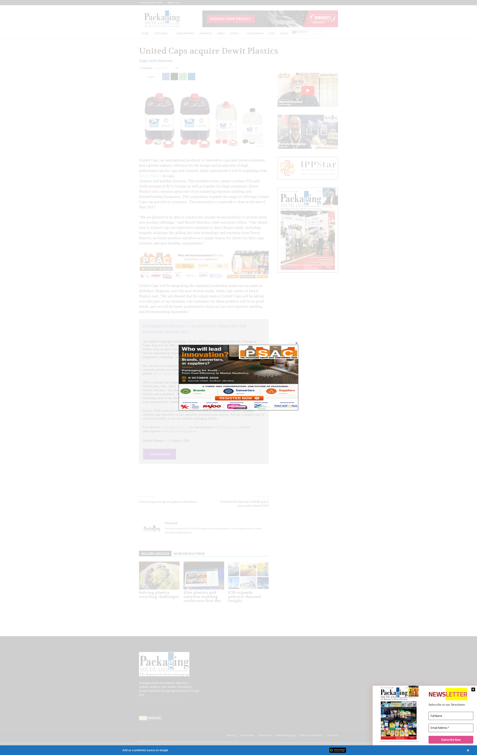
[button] (238, 750)
